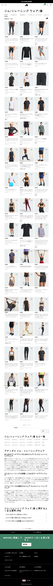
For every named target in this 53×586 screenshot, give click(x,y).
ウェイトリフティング (45, 439)
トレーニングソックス (22, 442)
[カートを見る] (50, 5)
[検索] (47, 5)
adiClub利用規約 (37, 567)
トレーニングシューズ (7, 442)
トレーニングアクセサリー (7, 445)
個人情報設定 (22, 567)
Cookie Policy (7, 575)
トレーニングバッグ (22, 445)
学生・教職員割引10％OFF (25, 556)
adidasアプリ (7, 556)
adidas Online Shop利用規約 (11, 570)
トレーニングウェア (7, 439)
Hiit (43, 442)
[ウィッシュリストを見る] (5, 5)
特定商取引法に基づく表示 (40, 570)
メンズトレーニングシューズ (30, 442)
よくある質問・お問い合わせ (11, 552)
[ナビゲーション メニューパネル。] (2, 5)
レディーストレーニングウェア (37, 439)
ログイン (13, 532)
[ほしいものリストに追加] (16, 23)
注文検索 (21, 552)
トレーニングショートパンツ (14, 445)
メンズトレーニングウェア (30, 439)
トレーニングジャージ (14, 442)
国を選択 (29, 580)
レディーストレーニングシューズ (37, 442)
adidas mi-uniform (9, 560)
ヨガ (43, 445)
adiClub (35, 552)
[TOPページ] (26, 5)
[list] (26, 15)
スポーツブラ (37, 445)
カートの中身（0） (37, 532)
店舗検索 (36, 556)
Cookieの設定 (7, 567)
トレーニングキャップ (22, 439)
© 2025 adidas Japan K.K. (26, 584)
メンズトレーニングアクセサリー (30, 445)
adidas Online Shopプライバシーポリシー (26, 571)
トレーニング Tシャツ (14, 439)
